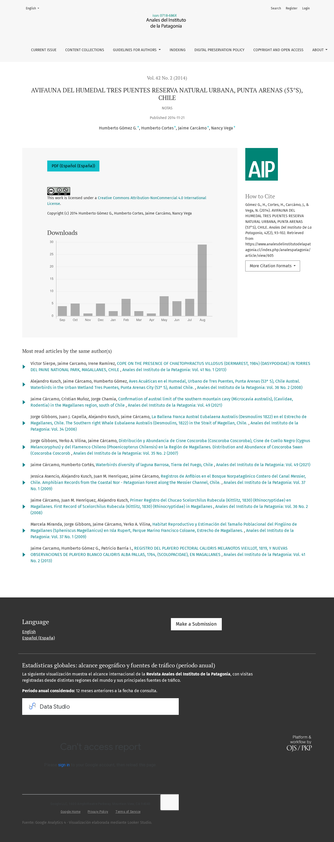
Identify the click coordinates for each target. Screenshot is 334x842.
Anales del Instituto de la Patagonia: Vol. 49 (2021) (175, 405)
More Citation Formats (271, 265)
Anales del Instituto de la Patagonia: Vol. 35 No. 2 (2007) (125, 453)
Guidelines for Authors (135, 50)
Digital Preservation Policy (219, 50)
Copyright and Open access (278, 50)
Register (291, 8)
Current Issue (43, 50)
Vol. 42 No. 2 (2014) (167, 78)
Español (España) (38, 638)
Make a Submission (196, 624)
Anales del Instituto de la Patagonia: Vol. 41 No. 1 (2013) (174, 369)
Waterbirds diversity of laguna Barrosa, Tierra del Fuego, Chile (155, 464)
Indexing (178, 50)
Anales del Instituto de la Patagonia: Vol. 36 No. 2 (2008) (249, 387)
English (34, 8)
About (318, 50)
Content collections (84, 50)
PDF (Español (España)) (73, 165)
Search (276, 8)
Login (306, 8)
